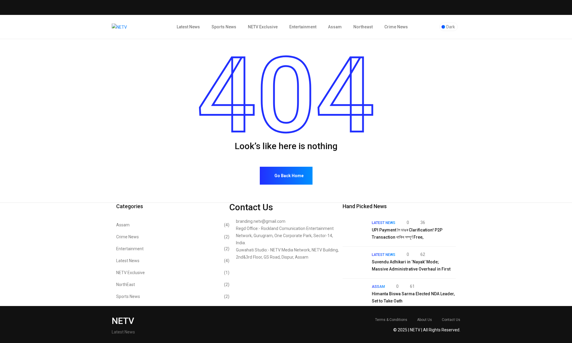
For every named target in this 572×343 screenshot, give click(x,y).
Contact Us (451, 320)
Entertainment (302, 26)
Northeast (363, 26)
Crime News (396, 26)
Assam (335, 26)
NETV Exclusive (263, 26)
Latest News (188, 26)
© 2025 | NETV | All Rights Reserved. (426, 329)
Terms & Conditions (391, 320)
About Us (424, 320)
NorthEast (172, 284)
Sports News (224, 26)
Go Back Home (288, 175)
